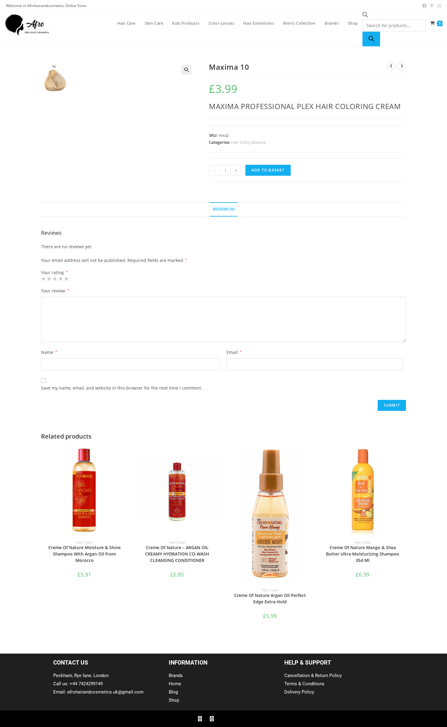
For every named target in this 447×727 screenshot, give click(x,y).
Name (49, 352)
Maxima (258, 142)
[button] (186, 70)
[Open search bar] (365, 16)
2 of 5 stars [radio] (49, 279)
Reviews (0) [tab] (223, 209)
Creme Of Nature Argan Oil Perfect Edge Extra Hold (270, 598)
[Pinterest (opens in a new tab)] (431, 6)
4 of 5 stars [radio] (60, 279)
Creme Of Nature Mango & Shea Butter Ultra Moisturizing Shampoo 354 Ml (362, 554)
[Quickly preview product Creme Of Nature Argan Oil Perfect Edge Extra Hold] (311, 456)
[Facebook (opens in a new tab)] (424, 6)
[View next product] (401, 66)
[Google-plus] (223, 719)
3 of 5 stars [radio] (55, 279)
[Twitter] (211, 719)
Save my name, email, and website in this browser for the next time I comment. (121, 388)
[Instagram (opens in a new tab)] (438, 6)
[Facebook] (200, 719)
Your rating (54, 272)
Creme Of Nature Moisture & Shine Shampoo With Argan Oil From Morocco (84, 554)
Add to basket (268, 170)
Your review (55, 291)
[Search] (371, 39)
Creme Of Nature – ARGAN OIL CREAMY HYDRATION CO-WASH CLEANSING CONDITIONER (177, 554)
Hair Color (240, 142)
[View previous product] (391, 66)
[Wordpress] (235, 719)
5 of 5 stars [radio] (66, 279)
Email (234, 352)
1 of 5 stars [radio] (43, 279)
